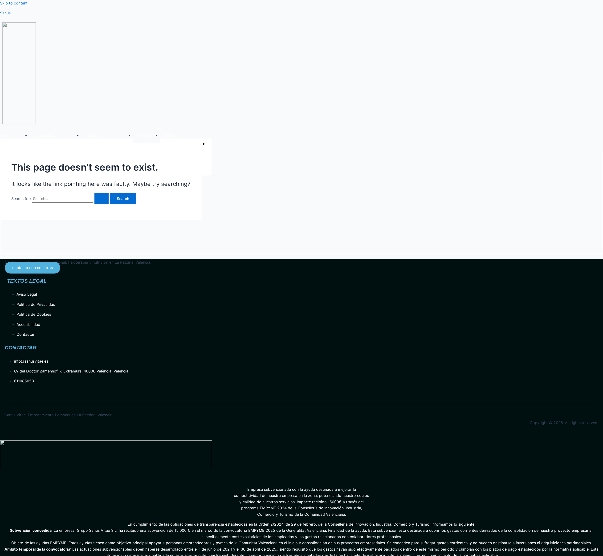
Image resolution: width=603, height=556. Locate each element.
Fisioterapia (44, 135)
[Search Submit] (101, 198)
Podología (146, 135)
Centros (171, 135)
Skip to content (14, 3)
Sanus (5, 13)
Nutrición (94, 135)
